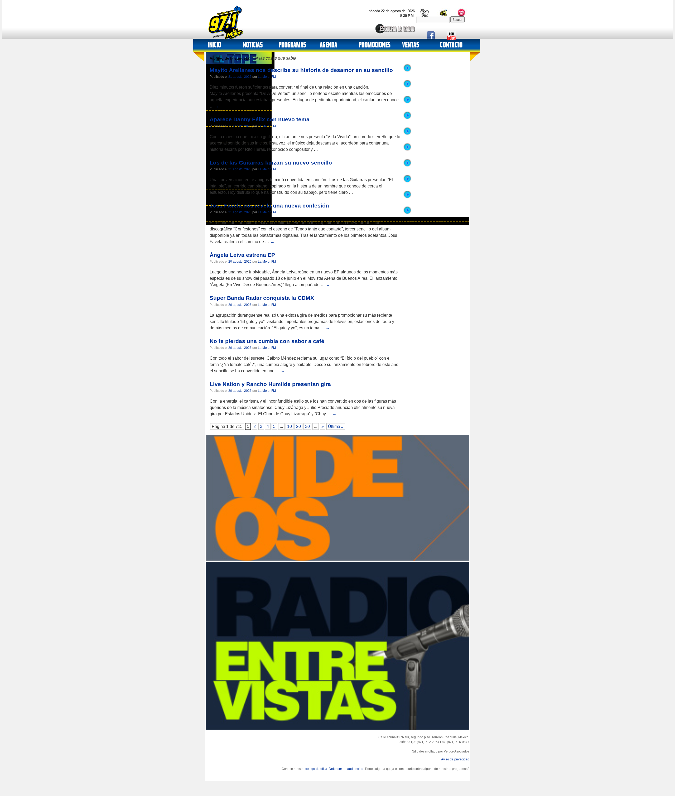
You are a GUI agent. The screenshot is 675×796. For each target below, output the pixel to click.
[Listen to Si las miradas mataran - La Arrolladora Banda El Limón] (407, 150)
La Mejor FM (267, 77)
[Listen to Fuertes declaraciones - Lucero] (407, 197)
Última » (336, 426)
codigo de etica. (316, 769)
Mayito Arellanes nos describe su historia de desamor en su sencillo (301, 70)
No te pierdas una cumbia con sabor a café (267, 341)
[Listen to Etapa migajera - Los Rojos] (407, 71)
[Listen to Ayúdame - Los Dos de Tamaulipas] (407, 118)
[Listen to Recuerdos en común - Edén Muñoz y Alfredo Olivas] (407, 102)
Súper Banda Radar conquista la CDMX (262, 298)
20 (298, 426)
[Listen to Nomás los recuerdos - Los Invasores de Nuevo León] (407, 166)
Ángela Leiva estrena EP (242, 255)
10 (289, 426)
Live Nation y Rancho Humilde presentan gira (270, 384)
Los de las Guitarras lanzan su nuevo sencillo (271, 163)
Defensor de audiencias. (346, 769)
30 (307, 426)
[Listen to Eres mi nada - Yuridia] (407, 134)
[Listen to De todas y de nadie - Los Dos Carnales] (407, 87)
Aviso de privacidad (455, 759)
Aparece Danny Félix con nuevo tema (260, 119)
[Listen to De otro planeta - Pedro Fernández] (407, 213)
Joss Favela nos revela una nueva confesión (269, 205)
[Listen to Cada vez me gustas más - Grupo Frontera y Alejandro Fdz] (407, 182)
